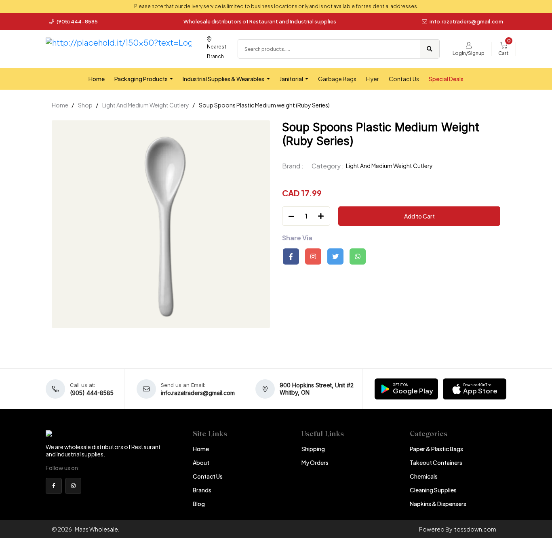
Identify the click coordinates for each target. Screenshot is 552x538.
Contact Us (404, 78)
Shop (85, 105)
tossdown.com (475, 529)
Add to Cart (419, 216)
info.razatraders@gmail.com (466, 21)
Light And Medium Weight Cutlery (145, 105)
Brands (202, 490)
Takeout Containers (436, 462)
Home (96, 78)
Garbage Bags (337, 78)
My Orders (315, 462)
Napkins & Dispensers (438, 503)
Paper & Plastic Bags (436, 448)
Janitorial (292, 78)
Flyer (372, 78)
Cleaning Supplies (433, 490)
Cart (503, 53)
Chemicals (424, 476)
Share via (297, 238)
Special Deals (446, 78)
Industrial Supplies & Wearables (224, 78)
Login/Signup (469, 53)
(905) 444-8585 (77, 21)
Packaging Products (141, 78)
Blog (199, 503)
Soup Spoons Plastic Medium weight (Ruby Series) (264, 105)
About (201, 462)
